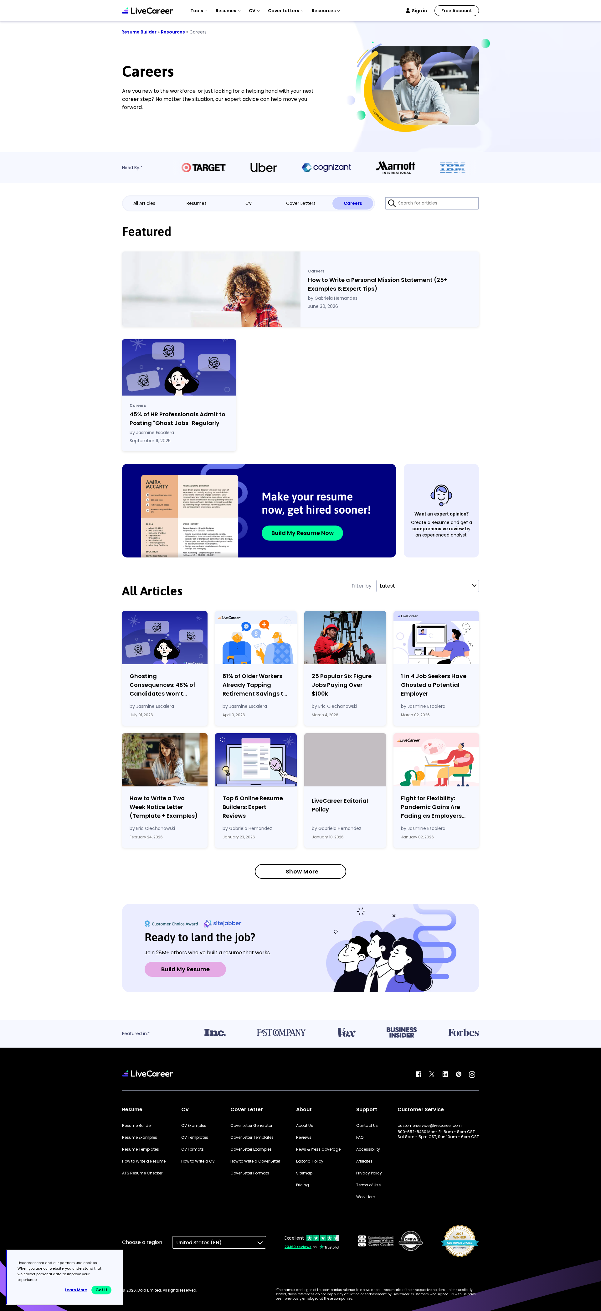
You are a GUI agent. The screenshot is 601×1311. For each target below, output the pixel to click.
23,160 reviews (298, 1246)
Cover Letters (301, 203)
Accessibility (368, 1149)
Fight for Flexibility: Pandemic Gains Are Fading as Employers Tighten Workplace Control (431, 807)
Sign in (419, 10)
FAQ (359, 1137)
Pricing (302, 1185)
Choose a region (142, 1242)
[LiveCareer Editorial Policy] (345, 761)
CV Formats (192, 1149)
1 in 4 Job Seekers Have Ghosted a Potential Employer (433, 684)
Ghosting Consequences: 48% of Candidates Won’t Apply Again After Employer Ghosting (162, 685)
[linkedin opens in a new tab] (445, 1074)
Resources (173, 32)
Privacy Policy (369, 1173)
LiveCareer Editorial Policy (340, 805)
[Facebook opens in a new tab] (418, 1074)
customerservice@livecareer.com (430, 1125)
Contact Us (367, 1125)
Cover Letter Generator (251, 1125)
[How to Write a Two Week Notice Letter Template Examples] (165, 759)
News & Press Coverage (318, 1149)
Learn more (76, 1290)
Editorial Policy (309, 1161)
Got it (101, 1290)
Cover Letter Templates (252, 1137)
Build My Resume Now (302, 533)
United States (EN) (199, 1242)
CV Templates (194, 1137)
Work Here (365, 1197)
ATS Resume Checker (142, 1173)
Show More (302, 871)
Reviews (303, 1137)
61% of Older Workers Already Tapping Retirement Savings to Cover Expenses (255, 685)
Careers (353, 203)
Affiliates (364, 1161)
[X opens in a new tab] (432, 1074)
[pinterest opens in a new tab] (458, 1074)
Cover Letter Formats (249, 1173)
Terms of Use (368, 1185)
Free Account (456, 11)
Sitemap (304, 1173)
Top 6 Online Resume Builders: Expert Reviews (253, 807)
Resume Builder (139, 32)
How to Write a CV (198, 1161)
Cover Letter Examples (251, 1149)
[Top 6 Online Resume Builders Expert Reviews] (256, 759)
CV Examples (193, 1125)
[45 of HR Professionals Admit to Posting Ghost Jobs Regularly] (179, 367)
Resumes (197, 203)
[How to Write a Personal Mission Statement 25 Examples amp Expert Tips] (211, 289)
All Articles (144, 203)
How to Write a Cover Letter (255, 1161)
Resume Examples (139, 1137)
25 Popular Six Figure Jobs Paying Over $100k (342, 684)
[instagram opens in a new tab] (472, 1074)
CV (248, 203)
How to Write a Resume (144, 1161)
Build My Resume (185, 969)
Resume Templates (140, 1149)
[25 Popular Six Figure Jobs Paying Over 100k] (345, 637)
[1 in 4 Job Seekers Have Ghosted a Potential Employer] (436, 637)
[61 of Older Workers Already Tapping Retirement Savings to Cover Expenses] (256, 637)
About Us (304, 1125)
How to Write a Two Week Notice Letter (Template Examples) (164, 807)
